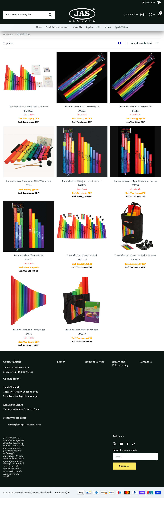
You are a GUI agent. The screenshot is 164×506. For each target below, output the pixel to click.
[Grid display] (119, 43)
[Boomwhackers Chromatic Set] (28, 226)
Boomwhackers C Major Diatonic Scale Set (81, 181)
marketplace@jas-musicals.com (24, 424)
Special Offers (121, 27)
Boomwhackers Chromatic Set (28, 255)
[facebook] (127, 444)
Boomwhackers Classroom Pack (81, 255)
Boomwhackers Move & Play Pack (82, 329)
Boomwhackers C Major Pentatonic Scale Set (135, 181)
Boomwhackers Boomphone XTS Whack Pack (28, 181)
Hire (99, 27)
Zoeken (50, 15)
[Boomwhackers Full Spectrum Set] (28, 300)
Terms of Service (94, 362)
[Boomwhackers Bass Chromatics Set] (82, 77)
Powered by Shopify (41, 492)
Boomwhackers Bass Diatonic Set (135, 106)
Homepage (8, 34)
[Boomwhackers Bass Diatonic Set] (135, 77)
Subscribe (124, 465)
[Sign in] (152, 14)
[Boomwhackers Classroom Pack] (82, 226)
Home (39, 27)
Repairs (89, 27)
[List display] (123, 43)
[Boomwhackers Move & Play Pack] (82, 300)
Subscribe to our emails (125, 450)
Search (61, 362)
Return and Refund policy (120, 363)
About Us (77, 27)
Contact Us (145, 362)
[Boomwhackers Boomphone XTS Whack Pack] (28, 151)
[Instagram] (114, 443)
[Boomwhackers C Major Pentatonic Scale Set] (135, 151)
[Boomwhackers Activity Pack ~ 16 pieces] (28, 77)
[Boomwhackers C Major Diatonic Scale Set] (82, 151)
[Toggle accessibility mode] (159, 3)
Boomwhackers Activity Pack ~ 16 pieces (28, 106)
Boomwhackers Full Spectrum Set (28, 329)
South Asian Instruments (57, 27)
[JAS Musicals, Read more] (143, 14)
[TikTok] (133, 443)
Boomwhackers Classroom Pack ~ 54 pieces (135, 255)
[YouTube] (121, 444)
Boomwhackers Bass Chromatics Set (82, 106)
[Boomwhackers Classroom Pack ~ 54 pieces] (135, 226)
